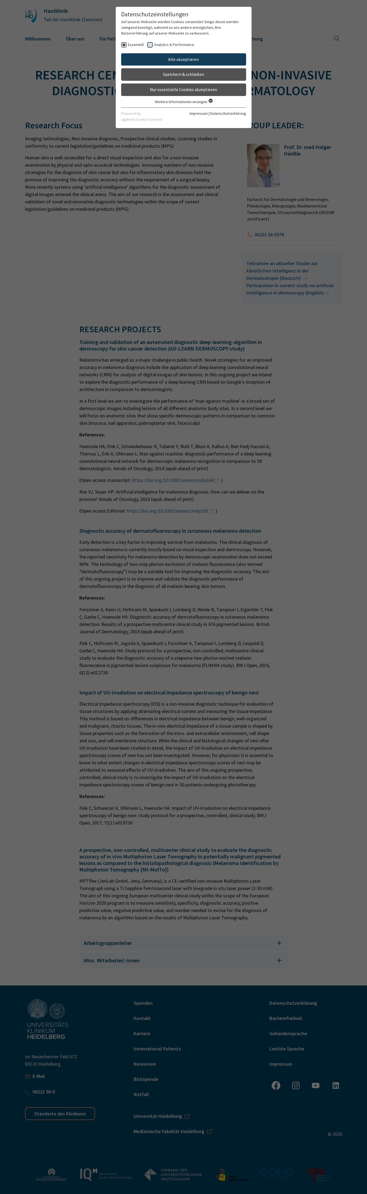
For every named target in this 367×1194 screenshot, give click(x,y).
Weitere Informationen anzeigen (181, 101)
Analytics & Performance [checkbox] (174, 44)
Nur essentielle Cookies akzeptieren (183, 89)
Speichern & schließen (183, 74)
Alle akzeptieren (183, 59)
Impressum (199, 113)
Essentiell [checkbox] (136, 44)
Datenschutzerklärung (228, 113)
